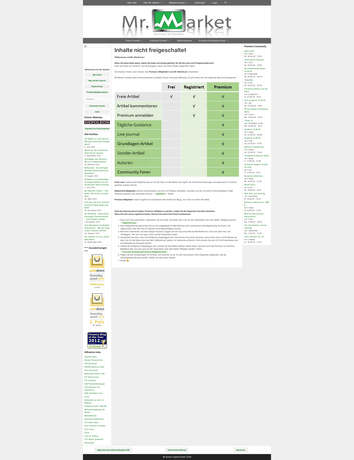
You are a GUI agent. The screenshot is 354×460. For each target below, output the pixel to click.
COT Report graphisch (93, 439)
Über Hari (131, 2)
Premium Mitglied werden (97, 92)
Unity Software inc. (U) (254, 237)
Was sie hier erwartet (97, 81)
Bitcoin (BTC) (249, 185)
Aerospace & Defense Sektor (256, 155)
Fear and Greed (91, 370)
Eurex (86, 432)
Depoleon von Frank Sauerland (97, 129)
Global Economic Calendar (95, 406)
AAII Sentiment (90, 363)
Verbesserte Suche (97, 106)
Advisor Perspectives (93, 360)
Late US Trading (91, 436)
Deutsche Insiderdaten (94, 419)
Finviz (86, 397)
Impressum (240, 450)
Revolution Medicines (253, 176)
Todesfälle (248, 80)
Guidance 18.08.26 (252, 138)
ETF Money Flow (91, 377)
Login (214, 2)
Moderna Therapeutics (254, 147)
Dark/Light (200, 2)
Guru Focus (89, 429)
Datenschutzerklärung (177, 450)
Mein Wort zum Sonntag (254, 193)
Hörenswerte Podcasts (254, 60)
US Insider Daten (91, 422)
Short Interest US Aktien (95, 426)
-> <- (160, 194)
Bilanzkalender (90, 415)
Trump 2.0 (248, 120)
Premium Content (158, 40)
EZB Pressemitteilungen (94, 384)
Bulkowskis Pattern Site (94, 373)
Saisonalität (89, 443)
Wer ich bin (97, 75)
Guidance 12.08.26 (252, 129)
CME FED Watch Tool (93, 393)
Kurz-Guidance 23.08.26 (254, 100)
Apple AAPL (249, 51)
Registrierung (97, 86)
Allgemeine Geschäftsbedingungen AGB (113, 450)
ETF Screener (90, 380)
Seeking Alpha (90, 357)
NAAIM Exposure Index (94, 367)
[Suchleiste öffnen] (225, 3)
